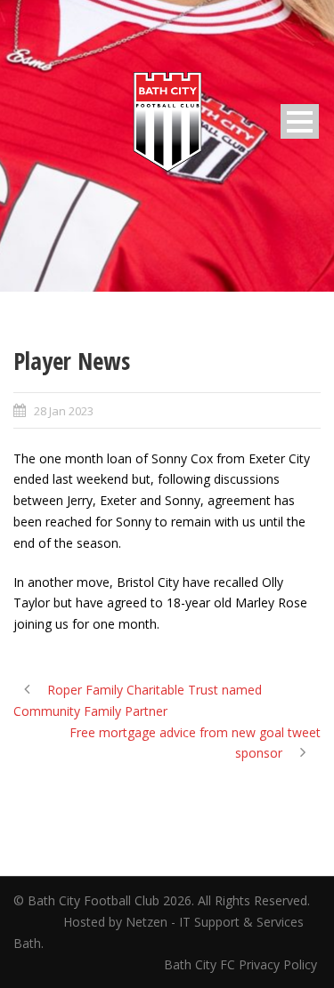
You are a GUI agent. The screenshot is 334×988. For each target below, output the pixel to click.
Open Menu (300, 121)
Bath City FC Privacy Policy (242, 964)
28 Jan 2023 (64, 411)
